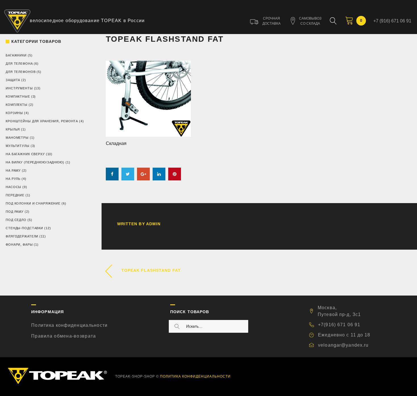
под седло (16, 220)
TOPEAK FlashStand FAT (151, 270)
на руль (13, 178)
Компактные (18, 96)
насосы (13, 187)
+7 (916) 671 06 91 (392, 20)
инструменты (19, 88)
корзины (14, 113)
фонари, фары (19, 244)
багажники (16, 55)
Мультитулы (18, 146)
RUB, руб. (171, 21)
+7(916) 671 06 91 (339, 324)
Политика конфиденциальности (69, 325)
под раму (15, 211)
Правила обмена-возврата (63, 336)
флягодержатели (22, 236)
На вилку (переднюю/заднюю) (35, 162)
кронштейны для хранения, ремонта (42, 121)
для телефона (19, 63)
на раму (13, 170)
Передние (15, 195)
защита (13, 80)
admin (153, 224)
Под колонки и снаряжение (33, 203)
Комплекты (17, 104)
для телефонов (20, 71)
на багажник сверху (25, 154)
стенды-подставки (24, 228)
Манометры (17, 137)
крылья (13, 129)
